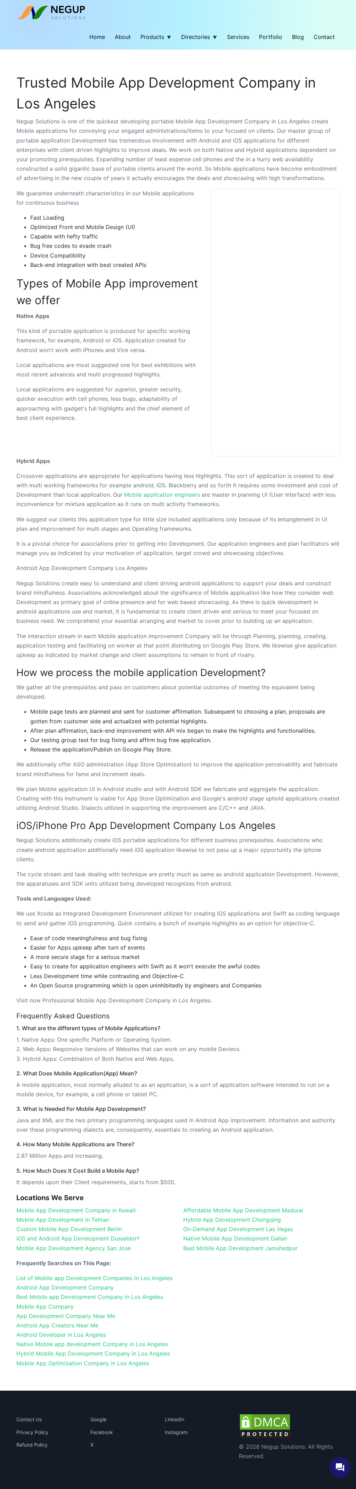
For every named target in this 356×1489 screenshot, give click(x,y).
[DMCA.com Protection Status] (265, 1425)
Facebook (101, 1432)
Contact (324, 36)
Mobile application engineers (162, 494)
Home (97, 36)
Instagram (176, 1432)
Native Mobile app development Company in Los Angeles (92, 1344)
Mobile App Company (45, 1306)
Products (152, 36)
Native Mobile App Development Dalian (235, 1238)
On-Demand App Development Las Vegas (238, 1229)
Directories (195, 36)
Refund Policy (32, 1445)
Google (98, 1419)
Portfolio (270, 36)
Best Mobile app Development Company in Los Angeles (89, 1296)
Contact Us (29, 1419)
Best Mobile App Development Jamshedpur (240, 1248)
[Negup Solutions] (55, 12)
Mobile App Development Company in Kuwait (76, 1210)
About (123, 36)
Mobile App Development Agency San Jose (73, 1248)
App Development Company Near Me (65, 1315)
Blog (298, 36)
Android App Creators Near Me (57, 1325)
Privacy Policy (32, 1432)
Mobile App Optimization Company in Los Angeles (82, 1363)
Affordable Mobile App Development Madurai (243, 1210)
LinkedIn (174, 1419)
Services (238, 36)
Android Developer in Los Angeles (61, 1334)
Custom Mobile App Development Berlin (69, 1229)
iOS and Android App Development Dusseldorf (77, 1238)
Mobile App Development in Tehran (62, 1219)
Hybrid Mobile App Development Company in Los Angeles (93, 1353)
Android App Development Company (65, 1287)
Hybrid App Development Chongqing (232, 1219)
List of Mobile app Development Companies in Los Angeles (94, 1278)
